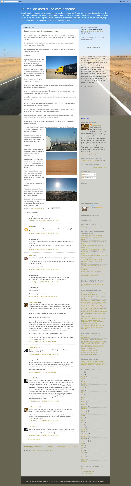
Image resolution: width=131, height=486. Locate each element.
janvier (83, 404)
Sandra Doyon (99, 207)
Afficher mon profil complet (89, 154)
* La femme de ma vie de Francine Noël (93, 249)
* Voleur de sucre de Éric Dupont (91, 271)
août (82, 378)
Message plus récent (33, 447)
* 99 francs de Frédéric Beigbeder (91, 235)
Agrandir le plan (85, 118)
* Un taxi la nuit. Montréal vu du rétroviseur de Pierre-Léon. (90, 353)
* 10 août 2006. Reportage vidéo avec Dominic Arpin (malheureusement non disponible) (92, 327)
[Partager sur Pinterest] (59, 208)
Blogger (102, 481)
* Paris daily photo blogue (89, 350)
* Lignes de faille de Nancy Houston (92, 259)
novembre (84, 408)
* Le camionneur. (86, 469)
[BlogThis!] (54, 208)
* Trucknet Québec (87, 473)
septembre (84, 385)
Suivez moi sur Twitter (100, 167)
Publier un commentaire (34, 439)
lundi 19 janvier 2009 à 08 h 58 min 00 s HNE (42, 341)
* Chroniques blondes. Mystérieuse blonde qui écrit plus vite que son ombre (93, 340)
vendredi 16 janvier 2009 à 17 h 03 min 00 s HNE (44, 233)
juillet (82, 390)
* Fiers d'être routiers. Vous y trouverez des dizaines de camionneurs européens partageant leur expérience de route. (93, 363)
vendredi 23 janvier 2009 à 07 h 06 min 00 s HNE (44, 421)
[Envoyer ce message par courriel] (52, 208)
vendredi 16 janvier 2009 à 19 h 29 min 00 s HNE (44, 269)
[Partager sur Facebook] (57, 208)
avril (82, 372)
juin (82, 381)
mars (82, 374)
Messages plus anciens (67, 447)
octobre (83, 411)
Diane (30, 255)
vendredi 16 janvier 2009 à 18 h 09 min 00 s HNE (44, 249)
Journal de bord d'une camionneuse (48, 9)
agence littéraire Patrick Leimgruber (92, 31)
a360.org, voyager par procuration (91, 227)
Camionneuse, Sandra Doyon (90, 160)
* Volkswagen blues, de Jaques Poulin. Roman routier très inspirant (93, 274)
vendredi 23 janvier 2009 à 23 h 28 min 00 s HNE (44, 435)
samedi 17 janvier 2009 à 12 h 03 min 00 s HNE (43, 296)
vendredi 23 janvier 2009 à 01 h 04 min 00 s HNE (44, 401)
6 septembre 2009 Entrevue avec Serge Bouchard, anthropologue (93, 293)
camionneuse (33, 302)
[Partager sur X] (55, 208)
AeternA (31, 378)
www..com (93, 205)
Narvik (31, 226)
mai (82, 395)
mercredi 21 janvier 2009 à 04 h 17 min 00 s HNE (44, 354)
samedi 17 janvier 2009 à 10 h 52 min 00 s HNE (43, 282)
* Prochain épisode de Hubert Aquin (92, 265)
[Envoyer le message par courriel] (48, 208)
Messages (87, 174)
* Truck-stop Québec (87, 471)
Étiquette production (88, 66)
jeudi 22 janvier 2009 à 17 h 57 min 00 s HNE (42, 372)
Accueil (50, 447)
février (83, 376)
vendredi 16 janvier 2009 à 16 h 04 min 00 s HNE (44, 220)
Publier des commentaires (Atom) (43, 450)
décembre (84, 383)
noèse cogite (33, 347)
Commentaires (88, 177)
